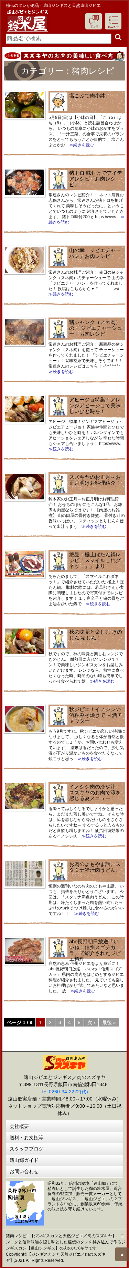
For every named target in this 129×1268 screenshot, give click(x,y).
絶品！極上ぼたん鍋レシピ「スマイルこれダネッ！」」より (95, 560)
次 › (91, 1022)
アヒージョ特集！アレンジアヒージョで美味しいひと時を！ (95, 405)
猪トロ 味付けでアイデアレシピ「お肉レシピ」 (95, 178)
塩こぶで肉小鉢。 (89, 95)
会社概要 (19, 1126)
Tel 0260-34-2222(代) (64, 1091)
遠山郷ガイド (24, 1160)
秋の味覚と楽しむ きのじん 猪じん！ (95, 635)
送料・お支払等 (26, 1137)
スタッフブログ (26, 1149)
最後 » (109, 1022)
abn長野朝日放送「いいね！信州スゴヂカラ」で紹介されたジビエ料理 (95, 950)
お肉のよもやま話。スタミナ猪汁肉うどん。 (95, 867)
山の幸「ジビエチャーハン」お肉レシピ (95, 253)
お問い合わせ (24, 1171)
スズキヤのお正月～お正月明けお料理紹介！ (95, 480)
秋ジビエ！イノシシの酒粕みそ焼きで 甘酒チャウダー (95, 715)
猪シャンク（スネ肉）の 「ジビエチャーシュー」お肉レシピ (95, 328)
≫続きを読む (79, 144)
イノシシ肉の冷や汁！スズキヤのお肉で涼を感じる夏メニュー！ (95, 792)
